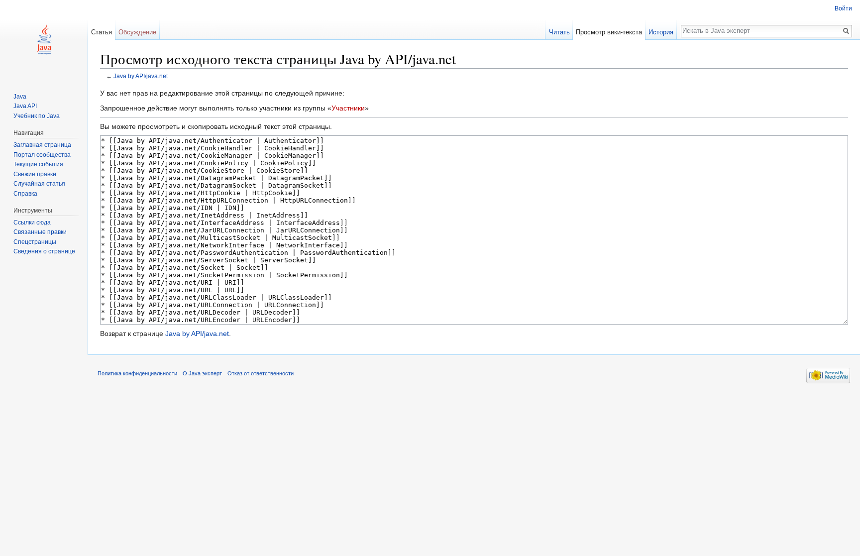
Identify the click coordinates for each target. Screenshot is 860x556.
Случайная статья (39, 183)
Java (19, 96)
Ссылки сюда (32, 222)
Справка (25, 193)
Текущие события (38, 164)
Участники (348, 108)
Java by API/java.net (140, 76)
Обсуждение (137, 32)
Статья (101, 32)
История (660, 32)
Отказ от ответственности (260, 373)
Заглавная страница (42, 144)
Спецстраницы (34, 241)
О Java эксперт (202, 373)
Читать (559, 32)
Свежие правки (34, 174)
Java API (25, 106)
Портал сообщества (42, 154)
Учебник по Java (36, 115)
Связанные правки (40, 231)
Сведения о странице (44, 251)
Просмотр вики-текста (609, 32)
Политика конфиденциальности (137, 373)
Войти (843, 8)
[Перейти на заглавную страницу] (44, 40)
